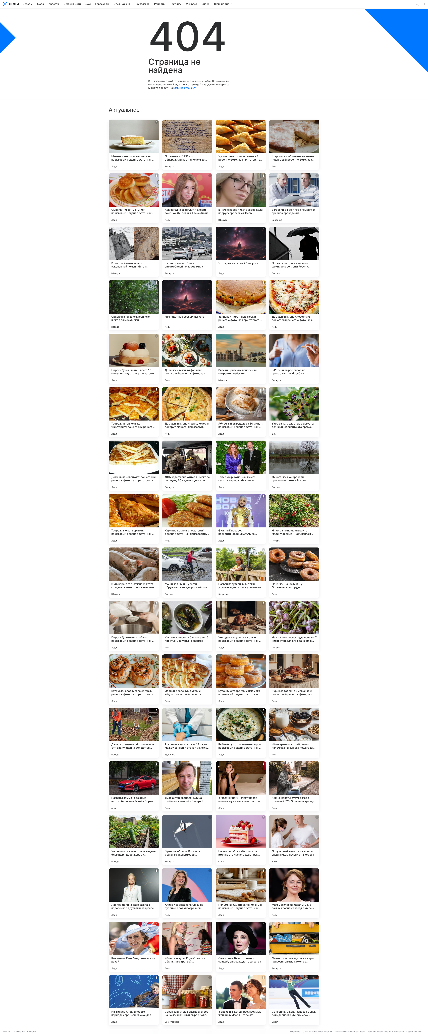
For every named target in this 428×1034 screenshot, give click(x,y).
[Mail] (5, 4)
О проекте (295, 1031)
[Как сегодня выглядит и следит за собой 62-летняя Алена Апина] (187, 198)
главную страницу (184, 87)
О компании (19, 1031)
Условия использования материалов (386, 1031)
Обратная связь (414, 1031)
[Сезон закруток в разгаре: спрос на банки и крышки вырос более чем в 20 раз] (187, 1000)
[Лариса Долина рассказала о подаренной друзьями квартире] (134, 893)
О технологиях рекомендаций (317, 1031)
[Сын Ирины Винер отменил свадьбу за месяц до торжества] (241, 947)
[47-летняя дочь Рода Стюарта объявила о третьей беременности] (187, 947)
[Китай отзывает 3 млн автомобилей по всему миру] (187, 252)
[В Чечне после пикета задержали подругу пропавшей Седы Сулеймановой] (241, 198)
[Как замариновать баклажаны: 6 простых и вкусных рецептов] (187, 626)
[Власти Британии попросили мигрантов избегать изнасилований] (241, 359)
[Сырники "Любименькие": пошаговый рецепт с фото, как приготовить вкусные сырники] (134, 198)
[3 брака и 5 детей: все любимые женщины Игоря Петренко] (241, 1000)
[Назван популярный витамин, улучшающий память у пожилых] (241, 572)
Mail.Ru (6, 1031)
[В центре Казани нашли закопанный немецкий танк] (134, 252)
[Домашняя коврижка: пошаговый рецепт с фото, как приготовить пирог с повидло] (134, 466)
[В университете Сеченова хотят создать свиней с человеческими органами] (134, 572)
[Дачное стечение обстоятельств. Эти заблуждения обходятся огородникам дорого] (134, 733)
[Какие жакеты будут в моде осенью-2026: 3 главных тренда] (294, 786)
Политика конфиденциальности (350, 1031)
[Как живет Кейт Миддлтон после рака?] (134, 947)
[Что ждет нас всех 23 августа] (241, 252)
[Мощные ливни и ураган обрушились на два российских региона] (187, 572)
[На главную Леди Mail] (13, 4)
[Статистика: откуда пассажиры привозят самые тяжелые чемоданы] (294, 947)
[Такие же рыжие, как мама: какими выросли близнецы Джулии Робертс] (241, 466)
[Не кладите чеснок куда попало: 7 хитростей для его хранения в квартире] (294, 626)
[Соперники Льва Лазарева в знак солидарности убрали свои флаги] (294, 1000)
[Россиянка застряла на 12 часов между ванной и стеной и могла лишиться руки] (187, 733)
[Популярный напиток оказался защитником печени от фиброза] (294, 840)
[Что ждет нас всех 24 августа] (187, 305)
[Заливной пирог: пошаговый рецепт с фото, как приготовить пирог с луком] (241, 305)
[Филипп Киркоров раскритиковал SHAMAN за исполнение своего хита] (241, 519)
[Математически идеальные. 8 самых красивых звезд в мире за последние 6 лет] (294, 893)
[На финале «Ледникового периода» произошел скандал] (134, 1000)
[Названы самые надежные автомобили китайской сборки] (134, 786)
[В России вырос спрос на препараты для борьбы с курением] (294, 359)
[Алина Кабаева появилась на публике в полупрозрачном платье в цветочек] (187, 893)
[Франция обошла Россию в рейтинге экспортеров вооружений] (187, 840)
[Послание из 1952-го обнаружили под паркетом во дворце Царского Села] (187, 145)
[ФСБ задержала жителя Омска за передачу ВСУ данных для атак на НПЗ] (187, 466)
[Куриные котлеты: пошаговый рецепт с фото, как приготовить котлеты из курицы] (187, 519)
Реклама (31, 1031)
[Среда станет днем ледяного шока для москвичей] (134, 305)
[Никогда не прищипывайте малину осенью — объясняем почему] (294, 519)
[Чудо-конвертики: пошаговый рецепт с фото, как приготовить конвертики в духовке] (241, 145)
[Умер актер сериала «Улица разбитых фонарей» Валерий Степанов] (187, 786)
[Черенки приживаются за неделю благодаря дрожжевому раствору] (134, 840)
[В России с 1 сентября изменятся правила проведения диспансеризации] (294, 198)
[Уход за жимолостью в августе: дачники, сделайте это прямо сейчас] (294, 412)
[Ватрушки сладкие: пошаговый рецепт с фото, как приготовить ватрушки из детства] (134, 679)
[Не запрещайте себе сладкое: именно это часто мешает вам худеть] (241, 840)
